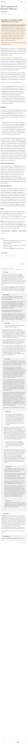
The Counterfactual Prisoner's (9, 7)
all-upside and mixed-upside (18, 78)
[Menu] (2, 1)
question (7, 82)
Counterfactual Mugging (10, 76)
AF (4, 2)
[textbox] (13, 257)
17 (15, 14)
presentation (22, 218)
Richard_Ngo (5, 272)
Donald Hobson (6, 513)
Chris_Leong (4, 11)
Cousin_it (17, 113)
